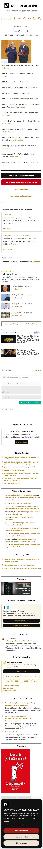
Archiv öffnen (21, 671)
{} (22, 383)
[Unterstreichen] (8, 383)
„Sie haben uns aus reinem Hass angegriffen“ (19, 467)
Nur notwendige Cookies (21, 837)
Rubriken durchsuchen (11, 685)
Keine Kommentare (32, 35)
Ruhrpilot (7, 215)
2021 (17, 681)
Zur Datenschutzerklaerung (14, 825)
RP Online (5, 68)
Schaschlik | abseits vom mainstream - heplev (21, 495)
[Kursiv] (6, 383)
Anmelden (37, 370)
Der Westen (6, 115)
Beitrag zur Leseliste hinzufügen (21, 175)
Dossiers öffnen (8, 688)
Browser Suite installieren (21, 625)
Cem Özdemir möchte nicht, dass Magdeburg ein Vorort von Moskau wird (21, 479)
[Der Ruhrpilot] (6, 288)
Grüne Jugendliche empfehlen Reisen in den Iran (22, 641)
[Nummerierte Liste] (13, 383)
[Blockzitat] (18, 383)
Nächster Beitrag (31, 324)
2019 (35, 681)
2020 (26, 681)
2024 (26, 676)
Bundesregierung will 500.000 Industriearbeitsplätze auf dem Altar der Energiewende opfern (18, 718)
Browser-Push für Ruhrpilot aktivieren (21, 182)
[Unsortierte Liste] (15, 383)
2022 (7, 681)
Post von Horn (34, 87)
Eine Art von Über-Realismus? (14, 470)
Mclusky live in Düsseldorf (13, 483)
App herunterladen (21, 621)
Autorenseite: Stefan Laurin (21, 196)
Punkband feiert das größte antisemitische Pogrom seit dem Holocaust (21, 458)
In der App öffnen (21, 189)
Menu (6, 19)
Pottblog (22, 107)
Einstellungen (21, 843)
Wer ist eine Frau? (11, 732)
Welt (28, 93)
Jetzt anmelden (21, 442)
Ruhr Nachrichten (8, 132)
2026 (7, 676)
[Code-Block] (20, 383)
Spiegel (4, 76)
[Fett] (3, 383)
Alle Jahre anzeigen (9, 690)
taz (27, 82)
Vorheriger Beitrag (11, 324)
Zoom (4, 165)
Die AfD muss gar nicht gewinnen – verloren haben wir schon (22, 570)
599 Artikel (7, 250)
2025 (17, 676)
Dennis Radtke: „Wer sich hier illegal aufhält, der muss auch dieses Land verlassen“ (21, 704)
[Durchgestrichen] (10, 383)
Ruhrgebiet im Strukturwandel (16, 236)
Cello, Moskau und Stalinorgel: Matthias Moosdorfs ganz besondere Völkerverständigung (21, 463)
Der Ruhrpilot (17, 289)
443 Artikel (7, 229)
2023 (36, 676)
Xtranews (5, 148)
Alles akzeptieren (21, 831)
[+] (25, 383)
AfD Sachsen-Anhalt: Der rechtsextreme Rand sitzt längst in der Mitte (21, 474)
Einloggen (36, 262)
